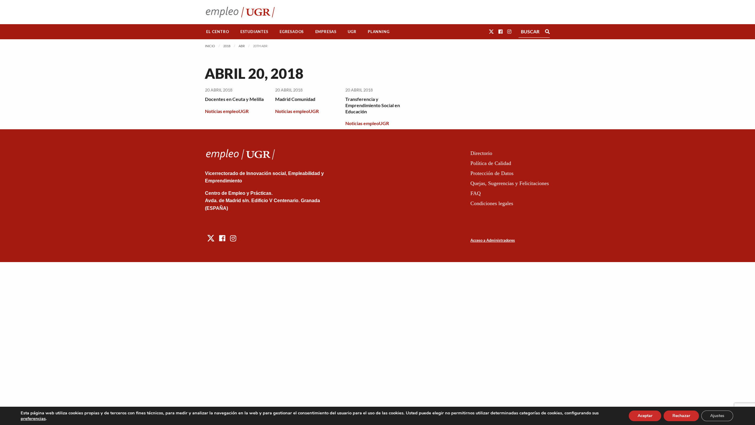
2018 (226, 46)
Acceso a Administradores (492, 240)
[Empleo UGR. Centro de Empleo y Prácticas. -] (240, 12)
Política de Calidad (490, 163)
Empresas (326, 31)
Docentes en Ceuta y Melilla (234, 99)
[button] (491, 31)
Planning (378, 31)
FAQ (475, 193)
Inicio (210, 46)
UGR (352, 31)
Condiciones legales (491, 203)
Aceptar (645, 416)
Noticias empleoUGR (227, 111)
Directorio (481, 153)
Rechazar (681, 416)
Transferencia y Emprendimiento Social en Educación (372, 105)
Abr (242, 46)
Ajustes (717, 416)
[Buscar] (547, 31)
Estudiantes (254, 31)
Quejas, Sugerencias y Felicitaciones (509, 183)
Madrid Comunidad (295, 99)
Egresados (292, 31)
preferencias (33, 418)
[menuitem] (218, 31)
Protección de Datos (491, 173)
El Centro (217, 31)
